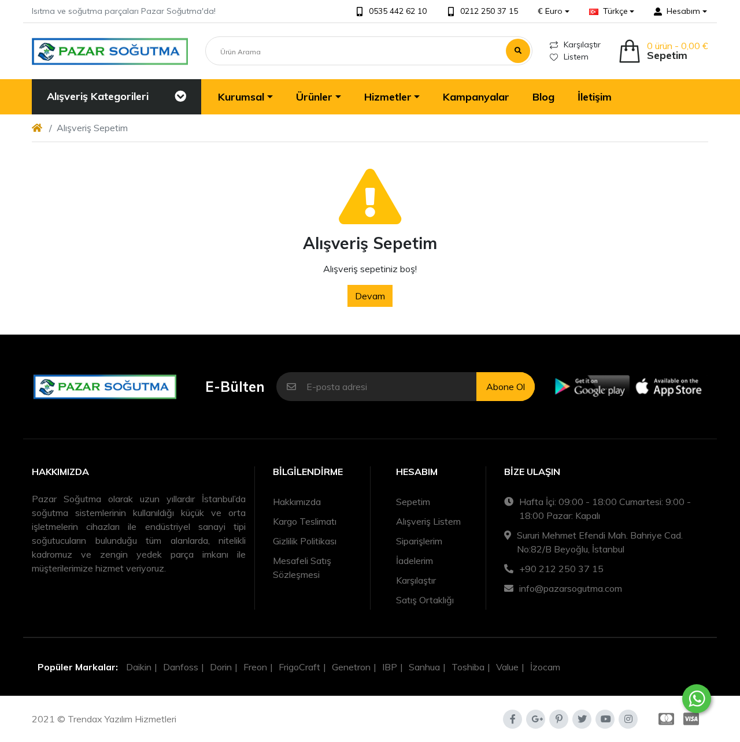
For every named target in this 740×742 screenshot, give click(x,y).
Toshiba (468, 667)
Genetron (351, 667)
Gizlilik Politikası (304, 541)
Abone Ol (505, 386)
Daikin (138, 667)
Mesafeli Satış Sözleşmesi (302, 567)
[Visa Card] (693, 719)
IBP (389, 667)
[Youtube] (605, 719)
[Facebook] (512, 719)
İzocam (545, 667)
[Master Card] (664, 719)
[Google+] (535, 719)
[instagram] (628, 719)
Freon (255, 667)
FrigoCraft (299, 667)
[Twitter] (581, 719)
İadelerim (414, 560)
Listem (576, 56)
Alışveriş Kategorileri (98, 96)
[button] (553, 11)
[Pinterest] (558, 719)
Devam (370, 296)
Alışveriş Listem (428, 521)
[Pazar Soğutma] (110, 51)
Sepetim (413, 501)
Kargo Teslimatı (304, 521)
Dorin (221, 667)
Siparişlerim (419, 541)
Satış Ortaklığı (425, 600)
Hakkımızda (297, 501)
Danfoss (180, 667)
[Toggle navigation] (180, 96)
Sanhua (424, 667)
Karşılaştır (582, 44)
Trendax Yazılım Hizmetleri (122, 719)
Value (507, 667)
